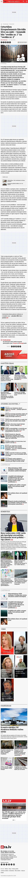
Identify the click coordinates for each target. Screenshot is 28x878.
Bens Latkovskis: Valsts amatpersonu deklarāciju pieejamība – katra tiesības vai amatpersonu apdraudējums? (7, 582)
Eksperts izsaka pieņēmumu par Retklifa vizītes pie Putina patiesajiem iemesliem (17, 502)
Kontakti (2, 872)
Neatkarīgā (5, 24)
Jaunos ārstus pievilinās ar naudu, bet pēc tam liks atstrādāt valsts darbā (16, 420)
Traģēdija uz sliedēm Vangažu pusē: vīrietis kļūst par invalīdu (20, 768)
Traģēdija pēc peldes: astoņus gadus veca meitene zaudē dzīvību (17, 486)
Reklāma (6, 868)
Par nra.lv (2, 868)
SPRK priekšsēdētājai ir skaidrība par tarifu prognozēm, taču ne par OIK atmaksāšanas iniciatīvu (16, 430)
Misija (10, 868)
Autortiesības (11, 870)
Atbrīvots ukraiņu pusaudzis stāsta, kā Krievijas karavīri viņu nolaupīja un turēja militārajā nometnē (16, 415)
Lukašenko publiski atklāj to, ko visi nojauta (15, 184)
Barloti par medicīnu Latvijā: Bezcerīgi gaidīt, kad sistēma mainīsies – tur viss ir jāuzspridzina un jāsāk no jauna (15, 447)
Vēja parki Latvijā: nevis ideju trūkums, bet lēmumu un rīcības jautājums (20, 377)
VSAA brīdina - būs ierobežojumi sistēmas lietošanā (16, 181)
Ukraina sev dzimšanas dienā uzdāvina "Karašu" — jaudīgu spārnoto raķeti (16, 409)
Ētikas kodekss (17, 870)
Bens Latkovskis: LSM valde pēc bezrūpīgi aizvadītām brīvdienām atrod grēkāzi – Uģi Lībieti (13, 536)
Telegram (15, 343)
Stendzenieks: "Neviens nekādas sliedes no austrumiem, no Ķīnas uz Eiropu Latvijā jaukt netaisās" (7, 395)
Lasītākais (5, 465)
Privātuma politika (15, 868)
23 (20, 425)
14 (20, 431)
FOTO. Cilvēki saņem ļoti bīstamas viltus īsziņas (7, 768)
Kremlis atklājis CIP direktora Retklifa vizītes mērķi (12, 729)
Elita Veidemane (4, 39)
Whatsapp (21, 343)
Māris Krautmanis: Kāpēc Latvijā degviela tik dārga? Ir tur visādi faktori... (20, 562)
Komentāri (11, 24)
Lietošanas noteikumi (5, 870)
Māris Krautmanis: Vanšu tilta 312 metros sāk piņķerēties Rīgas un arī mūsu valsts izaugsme (20, 581)
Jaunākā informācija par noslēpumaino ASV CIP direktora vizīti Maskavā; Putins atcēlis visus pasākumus (16, 479)
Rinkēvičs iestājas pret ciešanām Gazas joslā (20, 394)
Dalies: (8, 346)
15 (15, 442)
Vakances (23, 870)
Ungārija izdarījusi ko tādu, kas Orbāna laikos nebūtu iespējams (7, 752)
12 (9, 410)
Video (3, 629)
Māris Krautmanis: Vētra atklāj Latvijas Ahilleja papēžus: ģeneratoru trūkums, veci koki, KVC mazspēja (6, 564)
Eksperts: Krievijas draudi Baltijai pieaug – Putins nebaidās (15, 424)
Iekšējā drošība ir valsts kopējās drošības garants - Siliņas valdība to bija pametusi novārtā (7, 378)
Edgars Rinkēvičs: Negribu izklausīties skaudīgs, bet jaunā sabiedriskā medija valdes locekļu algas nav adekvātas (14, 436)
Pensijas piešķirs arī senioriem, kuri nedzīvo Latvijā (15, 442)
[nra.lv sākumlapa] (4, 1)
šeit (7, 317)
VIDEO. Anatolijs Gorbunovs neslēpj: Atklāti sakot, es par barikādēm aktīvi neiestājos (16, 454)
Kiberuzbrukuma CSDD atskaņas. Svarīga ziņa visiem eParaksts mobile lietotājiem (17, 469)
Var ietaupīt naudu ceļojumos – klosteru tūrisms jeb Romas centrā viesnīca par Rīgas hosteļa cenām (15, 460)
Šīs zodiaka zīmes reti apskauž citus (17, 493)
